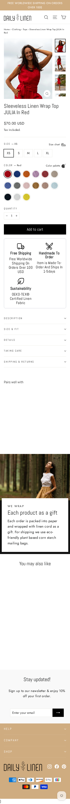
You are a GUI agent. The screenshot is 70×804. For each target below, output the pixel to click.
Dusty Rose (26, 186)
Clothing (16, 29)
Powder (45, 186)
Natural (54, 174)
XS (8, 153)
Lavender (36, 174)
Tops (25, 29)
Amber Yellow (36, 186)
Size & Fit (11, 329)
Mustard (26, 174)
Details (9, 340)
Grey (17, 186)
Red (8, 174)
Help (8, 729)
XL (47, 153)
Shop (8, 751)
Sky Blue (54, 186)
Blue (8, 186)
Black (8, 197)
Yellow (26, 197)
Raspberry (45, 174)
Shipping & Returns (19, 361)
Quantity (10, 208)
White (17, 197)
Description (13, 318)
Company (11, 740)
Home (7, 29)
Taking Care (13, 350)
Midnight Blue (17, 174)
